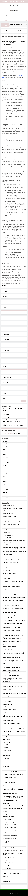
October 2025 (5, 465)
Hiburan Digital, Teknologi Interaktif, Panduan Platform (14, 551)
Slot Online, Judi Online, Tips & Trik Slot (11, 771)
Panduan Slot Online (7, 689)
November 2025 (6, 462)
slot (3, 761)
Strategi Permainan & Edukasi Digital (11, 800)
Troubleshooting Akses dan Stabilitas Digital (12, 873)
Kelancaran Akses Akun (8, 617)
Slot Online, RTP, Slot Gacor (9, 782)
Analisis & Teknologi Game (8, 505)
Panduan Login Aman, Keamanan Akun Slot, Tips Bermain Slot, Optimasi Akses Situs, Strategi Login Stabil (14, 662)
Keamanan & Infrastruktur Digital (10, 584)
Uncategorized (6, 879)
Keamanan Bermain (7, 589)
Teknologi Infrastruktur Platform (10, 847)
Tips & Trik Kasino (7, 865)
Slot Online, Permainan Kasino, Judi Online (12, 780)
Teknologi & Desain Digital (8, 816)
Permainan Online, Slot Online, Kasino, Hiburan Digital (14, 728)
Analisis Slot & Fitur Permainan (9, 516)
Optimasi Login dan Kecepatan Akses (11, 644)
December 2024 (6, 492)
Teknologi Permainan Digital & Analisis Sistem (13, 850)
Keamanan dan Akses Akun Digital (10, 592)
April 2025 (5, 481)
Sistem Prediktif (6, 742)
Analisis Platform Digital (8, 513)
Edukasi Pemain (6, 532)
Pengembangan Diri (7, 712)
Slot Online (5, 769)
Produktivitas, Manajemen (8, 734)
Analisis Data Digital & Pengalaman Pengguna (12, 508)
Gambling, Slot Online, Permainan (10, 537)
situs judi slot (6, 744)
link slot (4, 323)
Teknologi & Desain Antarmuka (9, 814)
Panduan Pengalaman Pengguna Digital (11, 675)
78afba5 (4, 47)
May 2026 (5, 446)
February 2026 (6, 454)
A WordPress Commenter (8, 433)
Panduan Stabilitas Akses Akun (9, 698)
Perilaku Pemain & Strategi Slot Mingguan (12, 723)
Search (3, 398)
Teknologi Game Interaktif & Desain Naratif (12, 845)
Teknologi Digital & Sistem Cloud (10, 838)
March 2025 (5, 484)
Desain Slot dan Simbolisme (9, 527)
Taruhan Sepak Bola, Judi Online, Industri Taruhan (13, 805)
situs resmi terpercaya (7, 750)
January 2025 (5, 489)
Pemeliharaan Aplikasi (7, 704)
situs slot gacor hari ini (8, 377)
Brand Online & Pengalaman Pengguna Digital (12, 521)
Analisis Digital (6, 511)
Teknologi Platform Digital (8, 857)
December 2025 (6, 460)
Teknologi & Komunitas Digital (9, 832)
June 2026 (5, 443)
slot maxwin (5, 382)
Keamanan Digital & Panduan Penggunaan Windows (14, 597)
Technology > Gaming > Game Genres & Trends (13, 808)
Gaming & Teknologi (7, 544)
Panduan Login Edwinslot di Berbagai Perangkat (13, 417)
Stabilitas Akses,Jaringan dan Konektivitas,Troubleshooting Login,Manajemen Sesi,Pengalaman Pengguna (13, 789)
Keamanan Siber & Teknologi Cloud (10, 615)
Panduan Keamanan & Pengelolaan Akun (11, 657)
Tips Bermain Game (7, 868)
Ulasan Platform (6, 876)
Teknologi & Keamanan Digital (9, 827)
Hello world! (18, 433)
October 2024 (5, 497)
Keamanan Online (6, 602)
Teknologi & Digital (7, 819)
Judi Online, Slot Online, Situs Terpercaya (11, 575)
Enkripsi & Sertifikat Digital (8, 535)
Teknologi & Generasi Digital (9, 822)
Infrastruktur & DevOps (7, 554)
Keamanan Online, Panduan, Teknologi (11, 605)
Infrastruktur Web (6, 567)
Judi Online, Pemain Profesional (9, 573)
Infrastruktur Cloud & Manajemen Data (11, 559)
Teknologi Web (6, 860)
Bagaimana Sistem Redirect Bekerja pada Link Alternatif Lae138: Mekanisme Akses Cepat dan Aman (13, 42)
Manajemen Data (6, 633)
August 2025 (5, 470)
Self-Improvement (6, 739)
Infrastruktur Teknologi (8, 565)
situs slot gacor (6, 350)
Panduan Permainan (7, 683)
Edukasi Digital (6, 529)
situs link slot (6, 334)
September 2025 (6, 468)
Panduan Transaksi (7, 701)
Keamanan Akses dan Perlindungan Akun (11, 586)
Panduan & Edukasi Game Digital (10, 646)
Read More (4, 285)
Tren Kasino (5, 870)
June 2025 (5, 476)
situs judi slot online (7, 747)
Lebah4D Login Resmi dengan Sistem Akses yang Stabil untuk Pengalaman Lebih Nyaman (13, 1)
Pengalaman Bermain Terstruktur (10, 707)
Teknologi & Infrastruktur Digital (9, 824)
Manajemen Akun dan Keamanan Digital (11, 630)
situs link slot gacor (7, 302)
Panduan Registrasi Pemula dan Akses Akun (12, 686)
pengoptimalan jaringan (8, 720)
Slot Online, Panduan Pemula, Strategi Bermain (13, 774)
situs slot (5, 307)
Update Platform (6, 881)
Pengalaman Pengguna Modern (9, 709)
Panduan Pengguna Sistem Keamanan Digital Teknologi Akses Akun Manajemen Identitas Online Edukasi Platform (14, 680)
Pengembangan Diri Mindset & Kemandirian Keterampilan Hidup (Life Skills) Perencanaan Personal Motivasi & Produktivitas (12, 716)
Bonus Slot (5, 519)
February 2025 (6, 487)
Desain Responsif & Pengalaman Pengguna (12, 524)
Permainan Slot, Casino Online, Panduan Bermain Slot (14, 731)
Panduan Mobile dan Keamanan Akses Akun (12, 670)
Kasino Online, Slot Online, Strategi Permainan (13, 581)
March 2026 (5, 452)
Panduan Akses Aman (7, 649)
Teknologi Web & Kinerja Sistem (10, 862)
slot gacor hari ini (6, 339)
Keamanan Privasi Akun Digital (9, 612)
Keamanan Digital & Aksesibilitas (10, 594)
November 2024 (6, 495)
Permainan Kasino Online (8, 726)
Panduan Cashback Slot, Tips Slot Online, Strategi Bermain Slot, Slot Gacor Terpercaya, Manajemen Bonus (13, 654)
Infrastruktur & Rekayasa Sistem (10, 557)
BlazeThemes (15, 893)
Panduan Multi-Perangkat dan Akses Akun (12, 672)
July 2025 (5, 473)
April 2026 (5, 449)
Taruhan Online (6, 803)
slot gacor (5, 312)
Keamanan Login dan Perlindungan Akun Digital (13, 600)
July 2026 (5, 441)
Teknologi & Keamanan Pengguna (10, 830)
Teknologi (5, 811)
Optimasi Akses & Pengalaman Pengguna (12, 641)
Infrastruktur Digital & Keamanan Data (11, 562)
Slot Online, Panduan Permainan (9, 777)
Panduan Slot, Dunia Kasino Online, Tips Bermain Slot (14, 696)
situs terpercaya (6, 361)
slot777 (4, 785)
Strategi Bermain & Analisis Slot (10, 793)
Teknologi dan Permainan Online (10, 835)
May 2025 (5, 479)
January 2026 (5, 457)
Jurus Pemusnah (6, 578)
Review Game (6, 736)
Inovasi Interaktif (6, 570)
